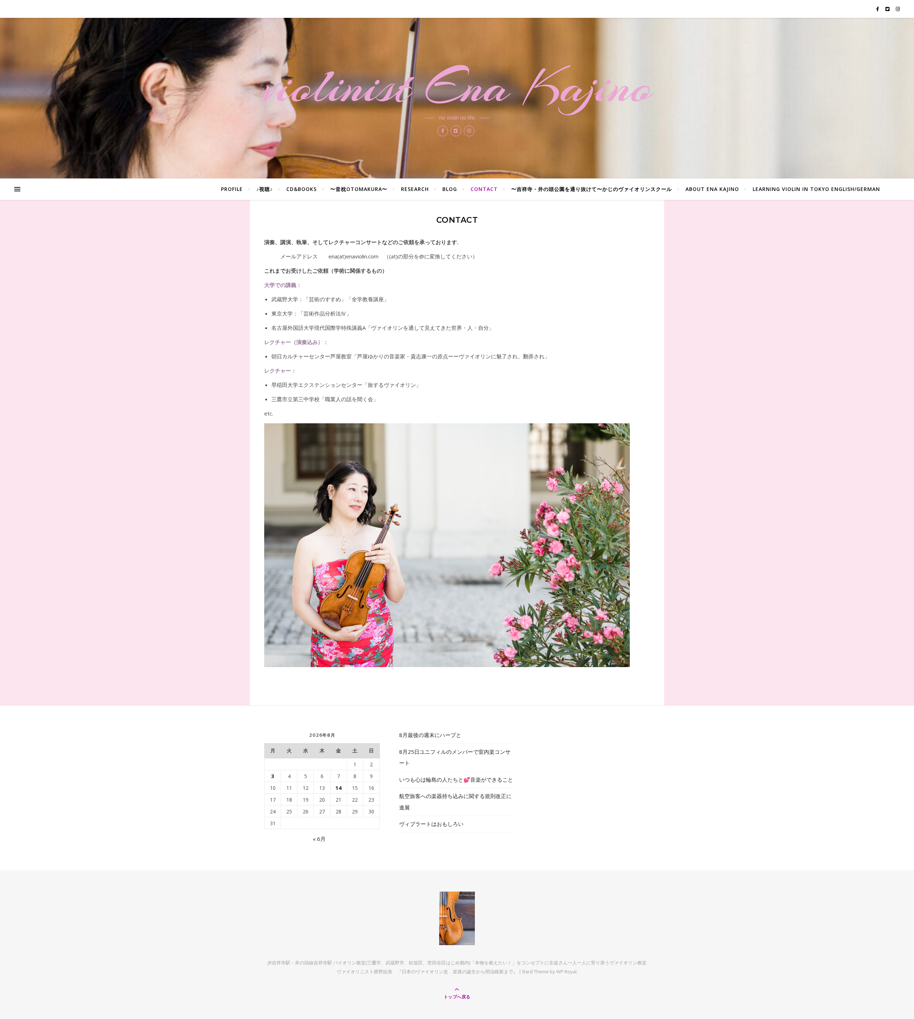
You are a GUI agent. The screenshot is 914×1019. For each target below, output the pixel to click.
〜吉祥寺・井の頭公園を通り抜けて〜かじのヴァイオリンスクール (591, 189)
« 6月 (319, 838)
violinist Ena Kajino (457, 86)
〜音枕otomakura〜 (358, 189)
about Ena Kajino (712, 189)
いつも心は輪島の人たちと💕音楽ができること (456, 779)
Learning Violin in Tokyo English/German (816, 189)
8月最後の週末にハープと (430, 734)
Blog (449, 189)
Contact (484, 189)
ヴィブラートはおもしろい (431, 823)
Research (415, 189)
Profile (232, 189)
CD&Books (301, 189)
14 (338, 787)
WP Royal (566, 971)
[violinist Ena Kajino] (457, 918)
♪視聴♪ (264, 189)
